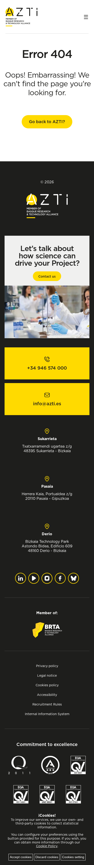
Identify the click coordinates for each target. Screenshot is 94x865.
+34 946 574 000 (47, 368)
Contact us (47, 276)
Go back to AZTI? (47, 121)
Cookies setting (73, 857)
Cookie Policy (46, 846)
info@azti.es (47, 404)
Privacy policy (47, 666)
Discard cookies (46, 857)
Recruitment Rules (47, 704)
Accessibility (47, 695)
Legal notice (47, 675)
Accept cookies (20, 857)
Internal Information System (47, 714)
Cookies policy (47, 685)
